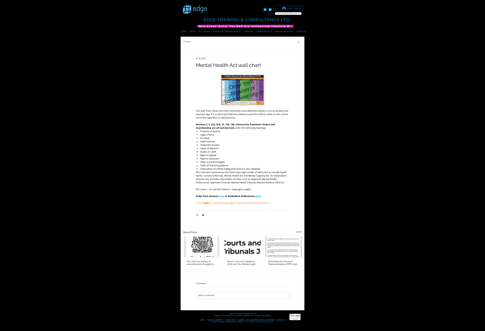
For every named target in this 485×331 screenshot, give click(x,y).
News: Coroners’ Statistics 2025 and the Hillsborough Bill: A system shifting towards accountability (241, 262)
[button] (265, 9)
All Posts (186, 42)
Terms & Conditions (215, 320)
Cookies (241, 320)
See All (299, 232)
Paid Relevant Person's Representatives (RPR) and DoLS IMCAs (282, 262)
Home (202, 320)
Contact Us (281, 320)
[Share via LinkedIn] (203, 215)
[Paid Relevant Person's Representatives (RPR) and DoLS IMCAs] (283, 247)
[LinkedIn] (270, 9)
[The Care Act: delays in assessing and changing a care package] (201, 247)
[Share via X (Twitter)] (197, 215)
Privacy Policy (230, 320)
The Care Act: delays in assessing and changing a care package (200, 262)
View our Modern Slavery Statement (260, 320)
